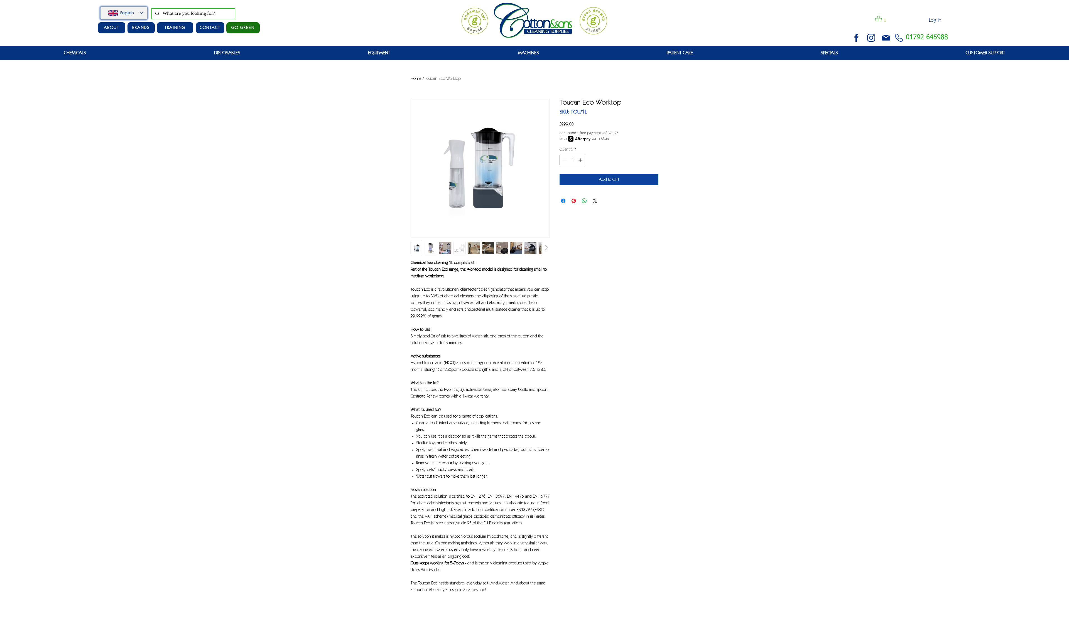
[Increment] (580, 160)
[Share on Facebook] (563, 201)
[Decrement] (563, 160)
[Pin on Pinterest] (573, 201)
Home (416, 78)
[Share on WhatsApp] (584, 201)
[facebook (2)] (856, 38)
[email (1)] (886, 38)
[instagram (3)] (871, 38)
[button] (882, 18)
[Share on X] (595, 201)
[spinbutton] (572, 160)
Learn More (600, 139)
